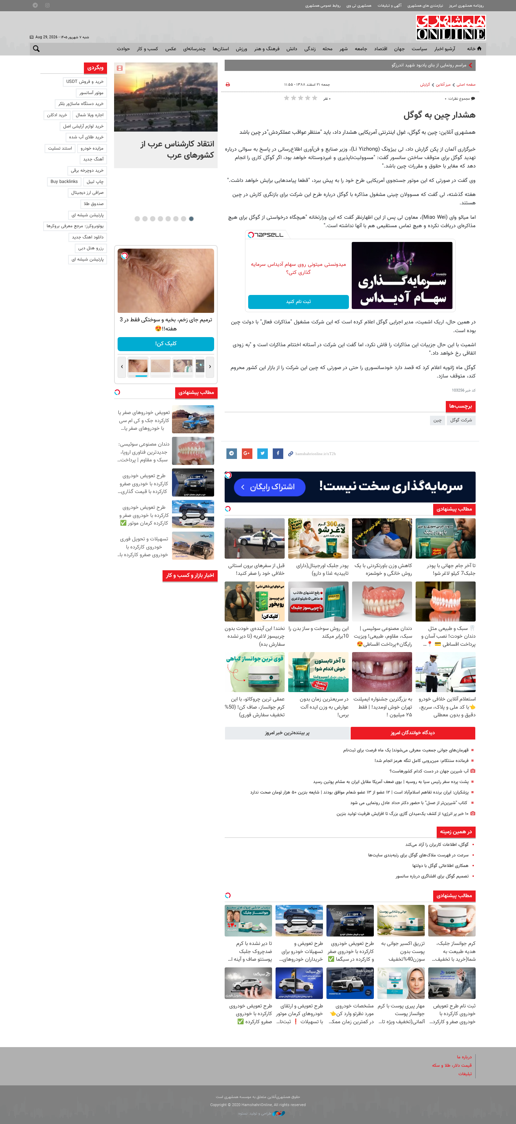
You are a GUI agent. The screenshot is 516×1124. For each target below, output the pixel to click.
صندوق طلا (94, 204)
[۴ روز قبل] (198, 832)
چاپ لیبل (95, 181)
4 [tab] (168, 219)
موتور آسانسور (91, 93)
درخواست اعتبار (195, 344)
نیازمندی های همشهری (425, 6)
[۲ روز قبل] (198, 600)
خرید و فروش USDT (85, 81)
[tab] (413, 733)
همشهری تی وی (358, 6)
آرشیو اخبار (444, 49)
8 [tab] (137, 219)
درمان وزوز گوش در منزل (154, 789)
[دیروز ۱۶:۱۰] (166, 97)
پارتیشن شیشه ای (88, 215)
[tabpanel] (166, 115)
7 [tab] (145, 219)
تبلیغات (465, 1074)
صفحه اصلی (466, 85)
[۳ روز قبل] (198, 667)
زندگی (310, 49)
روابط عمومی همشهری (322, 6)
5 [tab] (160, 219)
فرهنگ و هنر (266, 49)
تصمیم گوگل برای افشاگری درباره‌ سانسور (432, 876)
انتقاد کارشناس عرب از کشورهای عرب (177, 150)
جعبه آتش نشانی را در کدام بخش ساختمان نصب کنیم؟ (146, 627)
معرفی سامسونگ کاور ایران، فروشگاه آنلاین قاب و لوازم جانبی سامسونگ (146, 896)
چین (438, 420)
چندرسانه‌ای (194, 49)
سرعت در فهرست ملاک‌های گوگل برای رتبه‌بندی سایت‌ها (418, 855)
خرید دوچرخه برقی (87, 170)
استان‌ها (221, 49)
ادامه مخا (458, 65)
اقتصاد (380, 49)
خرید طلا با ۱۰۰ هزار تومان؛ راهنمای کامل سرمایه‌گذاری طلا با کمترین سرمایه (147, 863)
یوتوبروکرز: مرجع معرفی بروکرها (75, 226)
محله (327, 49)
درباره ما (464, 1057)
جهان (399, 49)
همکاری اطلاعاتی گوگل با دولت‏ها (440, 865)
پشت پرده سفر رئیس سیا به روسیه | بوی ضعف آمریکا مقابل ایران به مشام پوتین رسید (391, 782)
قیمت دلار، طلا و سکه (452, 1065)
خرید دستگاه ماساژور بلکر (81, 103)
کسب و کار (147, 49)
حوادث (123, 49)
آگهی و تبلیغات (390, 6)
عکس (170, 49)
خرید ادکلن (57, 115)
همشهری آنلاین (447, 27)
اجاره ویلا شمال (90, 115)
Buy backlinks (64, 181)
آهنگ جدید (93, 159)
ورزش (241, 49)
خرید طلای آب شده (86, 137)
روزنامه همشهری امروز (466, 6)
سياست (419, 49)
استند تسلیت (60, 148)
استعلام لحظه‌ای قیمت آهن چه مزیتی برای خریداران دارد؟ (148, 661)
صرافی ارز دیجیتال (87, 192)
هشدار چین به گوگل (440, 116)
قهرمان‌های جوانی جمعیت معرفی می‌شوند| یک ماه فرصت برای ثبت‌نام (406, 750)
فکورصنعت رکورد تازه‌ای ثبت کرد (148, 756)
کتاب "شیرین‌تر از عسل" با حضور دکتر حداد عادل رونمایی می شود (409, 803)
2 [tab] (183, 219)
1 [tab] (191, 219)
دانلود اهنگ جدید (88, 237)
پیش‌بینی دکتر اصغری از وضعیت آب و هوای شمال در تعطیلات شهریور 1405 (147, 730)
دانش (291, 49)
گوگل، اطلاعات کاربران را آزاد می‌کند (437, 844)
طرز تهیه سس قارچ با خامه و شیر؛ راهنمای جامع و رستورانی (145, 826)
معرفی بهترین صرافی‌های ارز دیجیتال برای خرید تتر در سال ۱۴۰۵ (150, 597)
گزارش (425, 85)
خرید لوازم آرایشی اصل (83, 126)
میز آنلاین (443, 85)
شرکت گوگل (461, 420)
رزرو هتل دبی (91, 248)
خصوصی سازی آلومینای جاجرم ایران (149, 694)
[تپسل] (250, 234)
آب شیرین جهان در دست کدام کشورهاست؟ (429, 771)
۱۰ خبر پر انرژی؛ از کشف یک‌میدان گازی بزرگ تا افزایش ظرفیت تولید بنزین (403, 813)
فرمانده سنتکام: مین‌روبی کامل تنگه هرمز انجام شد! (422, 760)
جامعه (361, 49)
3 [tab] (175, 219)
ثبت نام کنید (298, 302)
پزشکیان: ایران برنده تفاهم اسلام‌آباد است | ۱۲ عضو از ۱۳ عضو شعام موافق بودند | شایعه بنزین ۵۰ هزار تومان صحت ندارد (359, 792)
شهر (343, 49)
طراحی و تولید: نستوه (255, 1114)
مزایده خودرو (92, 148)
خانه (471, 49)
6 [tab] (152, 219)
